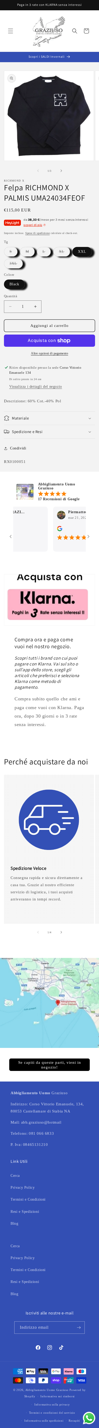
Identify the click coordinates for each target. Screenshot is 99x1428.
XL (64, 252)
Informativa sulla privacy (52, 1404)
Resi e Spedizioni (25, 1212)
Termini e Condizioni (28, 1199)
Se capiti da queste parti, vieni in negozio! (49, 1064)
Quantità (10, 296)
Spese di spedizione (37, 233)
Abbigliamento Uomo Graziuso (47, 1389)
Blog (14, 1224)
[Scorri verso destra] (61, 171)
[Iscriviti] (78, 1327)
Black (14, 284)
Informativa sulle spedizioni (44, 1420)
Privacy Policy (23, 1188)
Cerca (15, 1176)
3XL (16, 264)
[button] (10, 31)
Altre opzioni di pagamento (49, 353)
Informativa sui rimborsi (57, 1396)
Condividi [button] (18, 448)
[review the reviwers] (50, 530)
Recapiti (74, 1420)
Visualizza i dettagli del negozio (35, 387)
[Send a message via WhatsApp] (89, 1418)
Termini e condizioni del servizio (52, 1412)
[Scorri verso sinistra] (38, 171)
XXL (82, 252)
